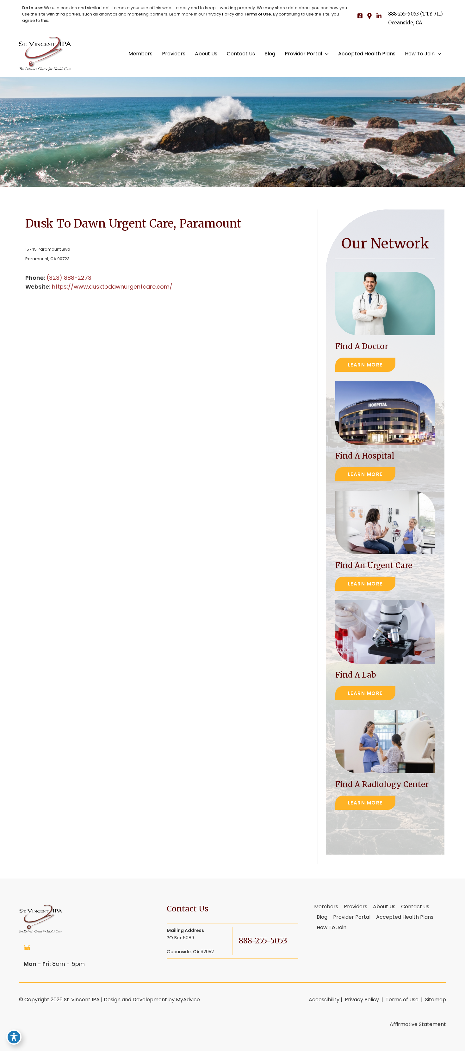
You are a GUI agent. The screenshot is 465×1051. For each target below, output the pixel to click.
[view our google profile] (27, 947)
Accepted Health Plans (404, 917)
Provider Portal (351, 917)
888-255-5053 (403, 14)
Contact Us (415, 907)
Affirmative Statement (418, 1024)
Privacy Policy (220, 14)
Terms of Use (257, 14)
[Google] (369, 16)
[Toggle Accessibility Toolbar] (14, 1037)
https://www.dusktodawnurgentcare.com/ (112, 287)
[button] (325, 53)
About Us (384, 907)
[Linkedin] (379, 16)
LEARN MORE (365, 364)
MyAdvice (188, 999)
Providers (355, 907)
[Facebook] (360, 16)
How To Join (331, 928)
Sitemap (435, 999)
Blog (322, 917)
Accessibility (324, 999)
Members (326, 907)
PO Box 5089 (190, 941)
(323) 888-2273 (68, 278)
